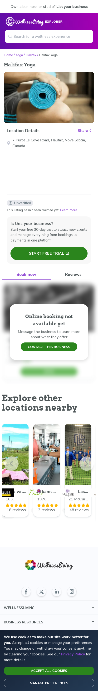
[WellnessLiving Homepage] (49, 565)
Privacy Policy (73, 654)
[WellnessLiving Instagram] (72, 592)
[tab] (26, 274)
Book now (26, 274)
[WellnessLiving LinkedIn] (56, 592)
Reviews (73, 274)
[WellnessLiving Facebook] (26, 592)
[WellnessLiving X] (41, 592)
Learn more (68, 210)
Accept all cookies (49, 671)
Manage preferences (49, 683)
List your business (72, 6)
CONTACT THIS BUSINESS (49, 346)
